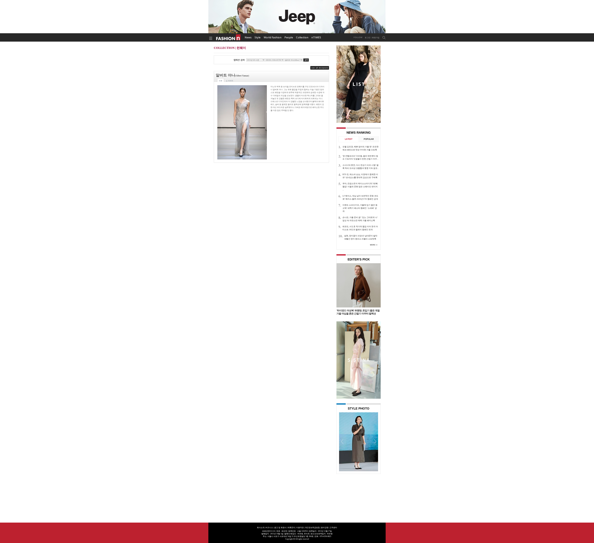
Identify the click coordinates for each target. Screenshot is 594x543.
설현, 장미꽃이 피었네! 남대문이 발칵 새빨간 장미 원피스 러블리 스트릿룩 (360, 237)
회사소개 (260, 527)
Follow (358, 37)
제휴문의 (291, 527)
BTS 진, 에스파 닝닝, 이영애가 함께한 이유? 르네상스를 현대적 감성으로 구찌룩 (360, 176)
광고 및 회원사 (280, 527)
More (372, 245)
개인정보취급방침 (312, 527)
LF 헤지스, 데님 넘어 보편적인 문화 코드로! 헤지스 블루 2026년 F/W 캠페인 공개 (360, 197)
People (288, 37)
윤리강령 (324, 527)
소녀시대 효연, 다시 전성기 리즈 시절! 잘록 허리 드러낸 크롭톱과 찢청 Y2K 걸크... (360, 166)
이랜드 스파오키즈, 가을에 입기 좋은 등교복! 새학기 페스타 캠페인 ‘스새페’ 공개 (359, 208)
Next (375, 441)
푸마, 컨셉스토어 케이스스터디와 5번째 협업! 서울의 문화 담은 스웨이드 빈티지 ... (360, 186)
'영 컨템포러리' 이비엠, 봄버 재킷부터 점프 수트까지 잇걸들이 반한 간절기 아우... (360, 157)
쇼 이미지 (229, 81)
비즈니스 (269, 527)
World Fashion (273, 37)
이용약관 (300, 527)
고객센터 (333, 527)
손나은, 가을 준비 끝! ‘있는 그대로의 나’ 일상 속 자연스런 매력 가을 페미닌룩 (360, 219)
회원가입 (375, 37)
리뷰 (220, 81)
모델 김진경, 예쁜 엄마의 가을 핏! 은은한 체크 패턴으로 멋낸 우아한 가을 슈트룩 (360, 148)
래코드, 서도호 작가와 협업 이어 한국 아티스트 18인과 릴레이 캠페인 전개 (360, 228)
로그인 (367, 37)
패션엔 (228, 37)
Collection (302, 37)
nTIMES (316, 37)
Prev (342, 441)
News (248, 37)
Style (258, 37)
